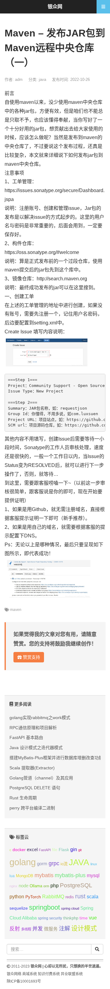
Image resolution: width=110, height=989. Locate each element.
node (23, 885)
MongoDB (24, 875)
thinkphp (70, 918)
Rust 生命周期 (23, 797)
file (54, 849)
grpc (54, 863)
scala (92, 896)
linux (93, 864)
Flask (64, 849)
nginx (13, 886)
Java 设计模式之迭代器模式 (36, 747)
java (42, 79)
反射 (14, 929)
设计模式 (84, 928)
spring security (50, 918)
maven (15, 610)
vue (93, 917)
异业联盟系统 (72, 974)
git (80, 850)
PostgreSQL (76, 885)
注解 (64, 929)
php (54, 885)
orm (46, 886)
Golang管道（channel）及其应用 (41, 777)
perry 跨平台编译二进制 (32, 807)
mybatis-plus (70, 875)
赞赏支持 (31, 657)
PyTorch (33, 896)
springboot (44, 907)
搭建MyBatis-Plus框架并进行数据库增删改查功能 (56, 757)
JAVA (79, 862)
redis (69, 897)
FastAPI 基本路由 (26, 737)
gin (73, 849)
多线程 (26, 929)
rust (80, 896)
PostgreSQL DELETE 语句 (34, 787)
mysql (93, 875)
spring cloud (70, 908)
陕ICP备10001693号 (24, 981)
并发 (37, 929)
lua (12, 876)
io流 (64, 864)
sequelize (18, 908)
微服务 (51, 928)
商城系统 (29, 974)
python (16, 896)
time (83, 918)
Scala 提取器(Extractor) (32, 767)
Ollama (36, 886)
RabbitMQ (53, 896)
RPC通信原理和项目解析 (33, 727)
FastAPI (45, 850)
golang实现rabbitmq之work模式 (39, 717)
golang (22, 862)
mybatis (44, 875)
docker (19, 849)
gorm (42, 863)
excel (32, 849)
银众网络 (14, 974)
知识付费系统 (49, 974)
